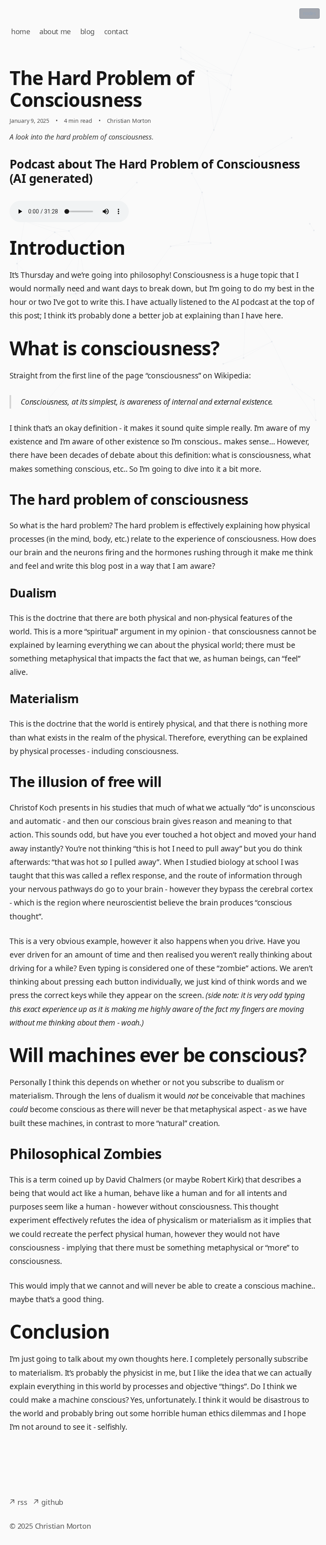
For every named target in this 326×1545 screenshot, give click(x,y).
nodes (309, 13)
